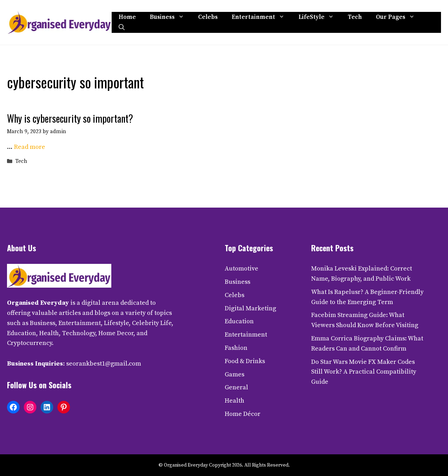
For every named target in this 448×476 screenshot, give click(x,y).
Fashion (236, 348)
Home (127, 17)
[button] (122, 27)
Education (239, 321)
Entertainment (253, 17)
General (236, 387)
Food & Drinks (245, 361)
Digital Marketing (250, 308)
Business (162, 17)
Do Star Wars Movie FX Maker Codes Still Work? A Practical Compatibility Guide (363, 372)
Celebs (208, 17)
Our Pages (390, 17)
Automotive (241, 269)
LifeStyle (311, 17)
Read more (29, 147)
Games (234, 374)
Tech (355, 17)
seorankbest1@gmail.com (103, 364)
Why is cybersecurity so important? (70, 118)
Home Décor (242, 414)
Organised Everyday (38, 303)
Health (234, 401)
